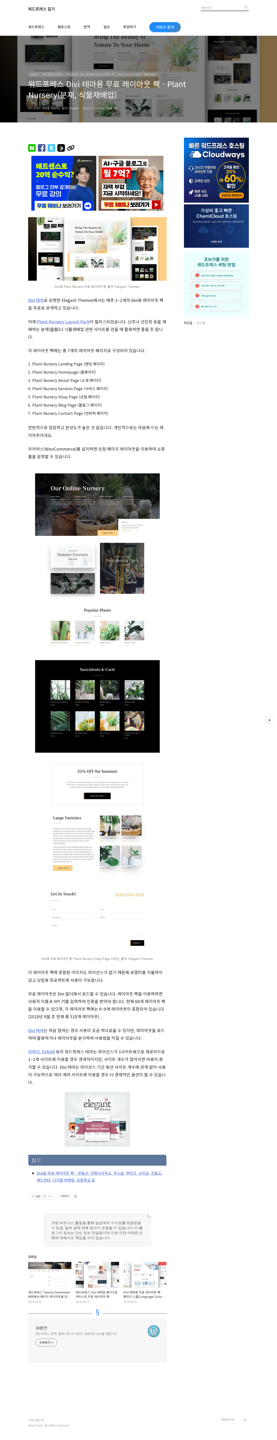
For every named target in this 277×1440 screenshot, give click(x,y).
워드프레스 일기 (41, 9)
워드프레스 (36, 27)
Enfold (48, 1052)
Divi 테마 (36, 300)
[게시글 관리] (50, 1196)
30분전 (41, 1327)
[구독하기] (269, 720)
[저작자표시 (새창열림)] (75, 1196)
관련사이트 (227, 1419)
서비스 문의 (165, 27)
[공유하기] (44, 1196)
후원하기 (129, 27)
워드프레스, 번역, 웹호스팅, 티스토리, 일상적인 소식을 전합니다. (76, 1333)
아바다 (34, 1052)
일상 (106, 27)
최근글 (188, 323)
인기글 (201, 323)
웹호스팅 (64, 27)
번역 (87, 27)
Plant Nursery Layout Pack (63, 322)
